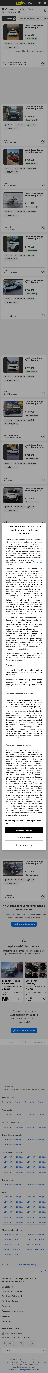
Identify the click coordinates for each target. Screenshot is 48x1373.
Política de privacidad (14, 820)
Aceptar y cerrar (24, 830)
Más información (24, 837)
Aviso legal (30, 820)
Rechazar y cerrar (24, 845)
